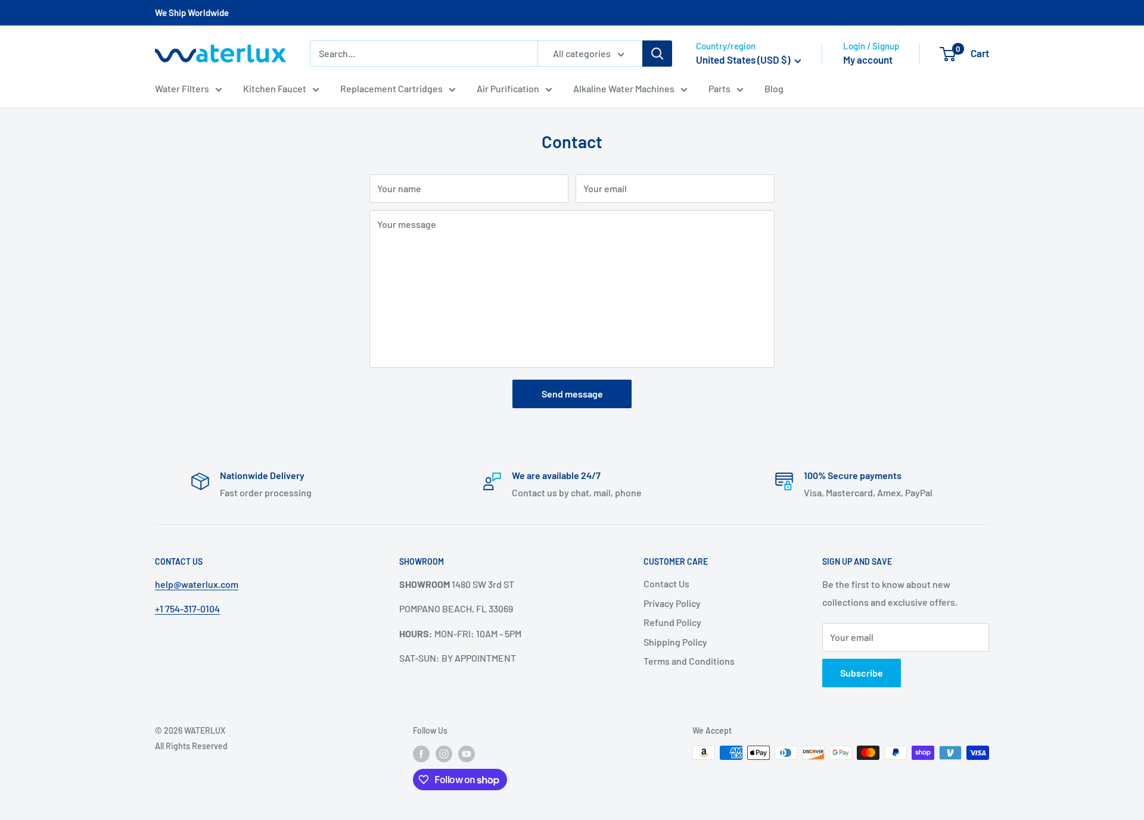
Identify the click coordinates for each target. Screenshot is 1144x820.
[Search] (657, 53)
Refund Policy (672, 622)
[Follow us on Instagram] (444, 754)
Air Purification (508, 88)
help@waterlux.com (196, 584)
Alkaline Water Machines (623, 88)
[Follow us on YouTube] (466, 754)
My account (868, 59)
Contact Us (666, 583)
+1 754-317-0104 (187, 608)
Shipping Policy (675, 641)
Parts (719, 88)
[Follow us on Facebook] (421, 754)
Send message (572, 393)
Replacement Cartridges (391, 88)
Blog (774, 88)
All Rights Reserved (191, 746)
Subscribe (861, 672)
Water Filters (182, 88)
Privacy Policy (672, 603)
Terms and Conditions (689, 660)
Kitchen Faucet (274, 88)
